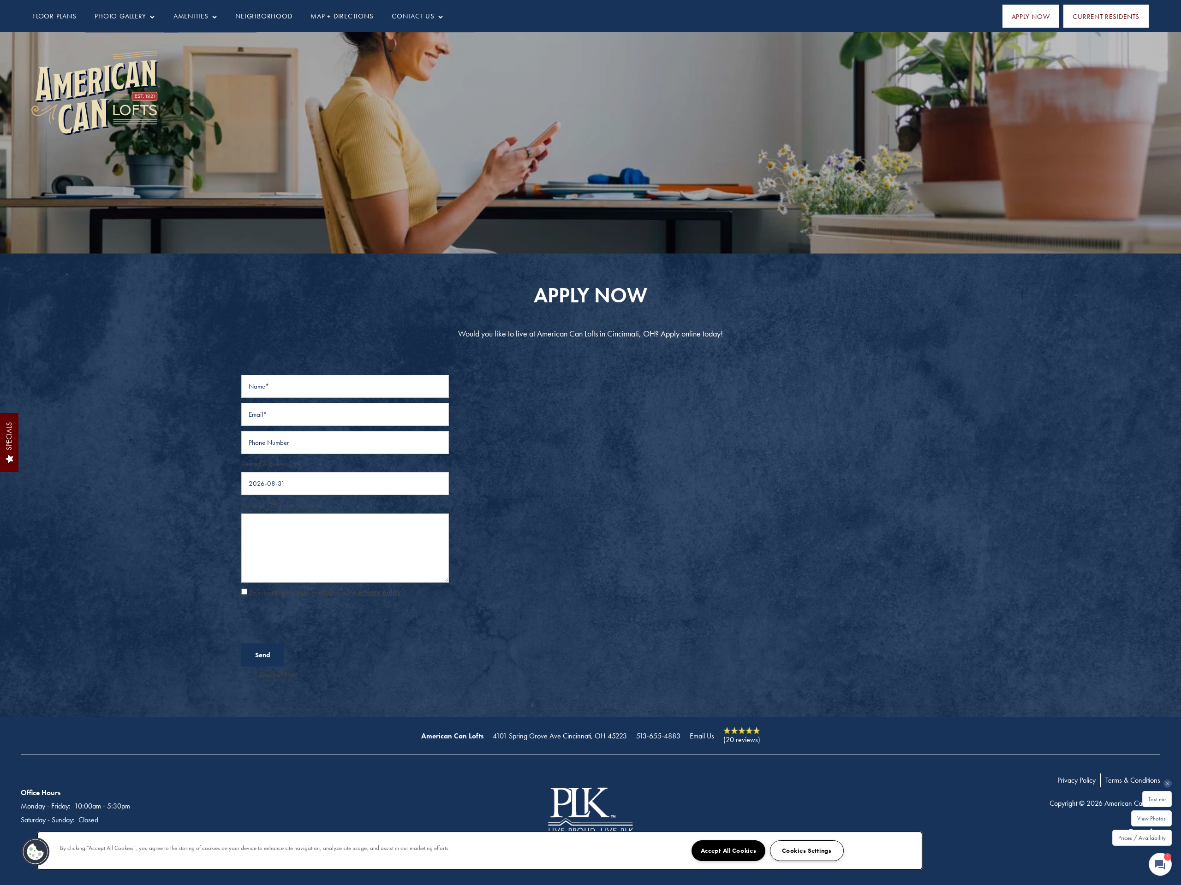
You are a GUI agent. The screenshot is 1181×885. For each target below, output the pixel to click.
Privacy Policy (1076, 780)
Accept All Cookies (729, 850)
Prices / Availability (1142, 838)
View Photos (1151, 818)
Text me (1157, 799)
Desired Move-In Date (271, 463)
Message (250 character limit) (281, 505)
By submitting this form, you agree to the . (325, 592)
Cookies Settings (807, 850)
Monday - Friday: (46, 806)
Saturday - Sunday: (48, 820)
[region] (480, 850)
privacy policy (379, 592)
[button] (1030, 16)
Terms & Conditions (1132, 780)
